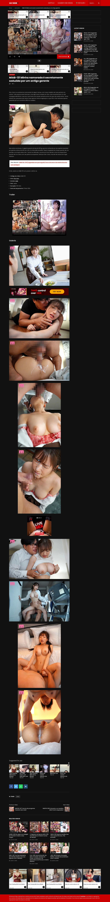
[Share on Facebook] (11, 786)
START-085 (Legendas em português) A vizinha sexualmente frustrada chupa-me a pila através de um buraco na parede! (91, 77)
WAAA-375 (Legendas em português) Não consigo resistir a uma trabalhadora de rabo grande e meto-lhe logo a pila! (91, 48)
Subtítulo (51, 3)
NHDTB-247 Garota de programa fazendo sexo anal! (25, 809)
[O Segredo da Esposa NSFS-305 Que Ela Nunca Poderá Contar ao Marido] (39, 827)
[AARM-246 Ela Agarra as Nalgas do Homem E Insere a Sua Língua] (18, 827)
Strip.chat (12, 16)
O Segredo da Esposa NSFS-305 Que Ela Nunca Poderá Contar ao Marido (39, 835)
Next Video (66, 805)
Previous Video (13, 805)
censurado (17, 8)
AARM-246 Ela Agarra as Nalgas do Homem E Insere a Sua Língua (18, 835)
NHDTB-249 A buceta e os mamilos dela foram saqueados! (53, 809)
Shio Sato (16, 178)
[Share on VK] (26, 786)
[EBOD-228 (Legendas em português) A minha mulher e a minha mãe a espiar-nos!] (78, 91)
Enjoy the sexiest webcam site (38, 15)
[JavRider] (14, 3)
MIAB (16, 181)
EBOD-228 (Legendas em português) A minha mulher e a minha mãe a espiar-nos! (91, 90)
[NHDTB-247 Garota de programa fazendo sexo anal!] (11, 809)
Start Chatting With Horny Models (13, 775)
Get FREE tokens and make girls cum (18, 15)
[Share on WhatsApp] (21, 786)
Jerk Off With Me (13, 69)
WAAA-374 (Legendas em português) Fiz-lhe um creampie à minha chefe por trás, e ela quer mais (90, 36)
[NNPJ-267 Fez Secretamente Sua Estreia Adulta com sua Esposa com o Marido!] (18, 848)
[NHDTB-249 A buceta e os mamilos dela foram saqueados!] (67, 809)
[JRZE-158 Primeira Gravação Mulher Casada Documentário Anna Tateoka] (59, 848)
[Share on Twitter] (16, 786)
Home (10, 8)
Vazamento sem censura (65, 3)
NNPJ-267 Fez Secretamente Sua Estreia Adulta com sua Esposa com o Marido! (17, 856)
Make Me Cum (54, 773)
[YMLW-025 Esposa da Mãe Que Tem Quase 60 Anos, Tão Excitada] (59, 827)
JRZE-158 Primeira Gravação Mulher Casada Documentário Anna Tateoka (59, 856)
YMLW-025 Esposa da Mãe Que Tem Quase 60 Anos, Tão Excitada (59, 835)
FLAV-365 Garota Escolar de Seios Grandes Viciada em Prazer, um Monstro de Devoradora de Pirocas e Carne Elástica (39, 858)
